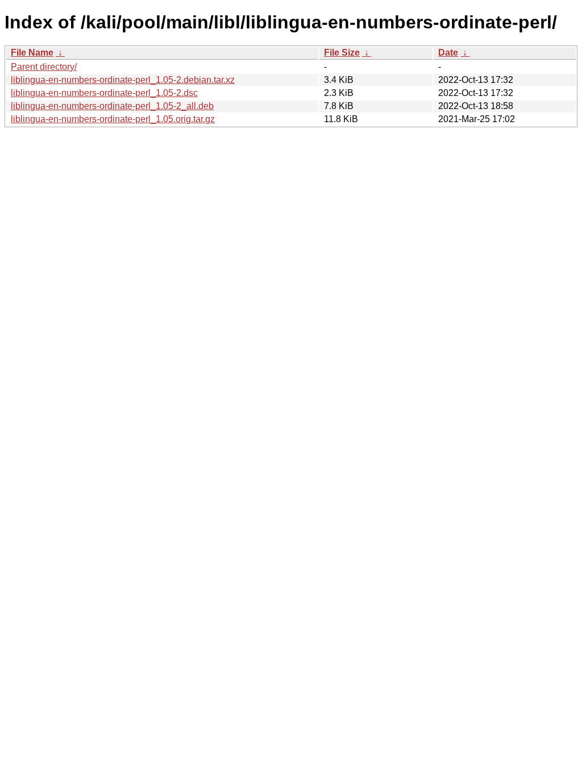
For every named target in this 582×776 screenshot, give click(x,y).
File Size (342, 52)
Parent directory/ (44, 67)
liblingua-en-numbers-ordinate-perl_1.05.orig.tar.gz (113, 119)
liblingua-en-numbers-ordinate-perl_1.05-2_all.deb (112, 106)
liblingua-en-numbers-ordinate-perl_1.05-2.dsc (104, 93)
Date (448, 52)
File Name (32, 52)
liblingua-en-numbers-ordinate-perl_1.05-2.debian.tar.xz (123, 80)
